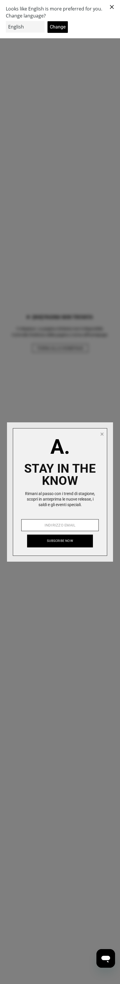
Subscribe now (60, 541)
